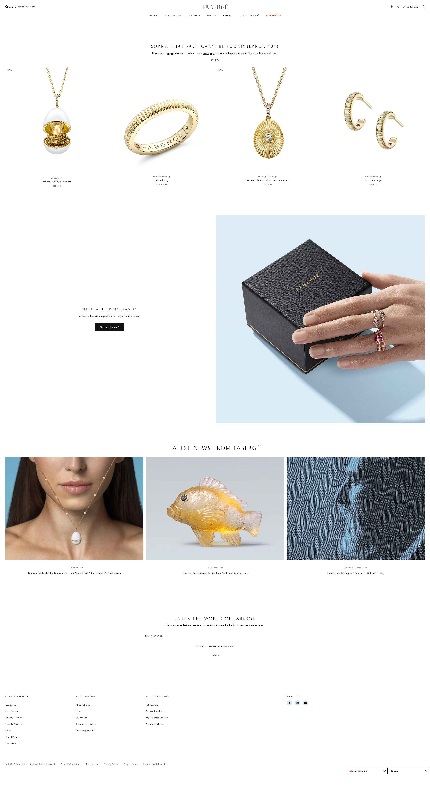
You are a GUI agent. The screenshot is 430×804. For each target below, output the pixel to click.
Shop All (215, 59)
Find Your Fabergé (109, 327)
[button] (422, 6)
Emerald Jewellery (154, 711)
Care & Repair (12, 737)
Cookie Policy (130, 764)
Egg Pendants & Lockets (157, 717)
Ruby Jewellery (153, 704)
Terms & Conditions (70, 764)
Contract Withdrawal (154, 764)
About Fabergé (83, 704)
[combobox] (27, 6)
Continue (215, 654)
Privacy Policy (111, 764)
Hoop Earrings (373, 180)
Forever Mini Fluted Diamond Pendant (267, 180)
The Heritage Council (86, 730)
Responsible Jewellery (86, 724)
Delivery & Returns (13, 717)
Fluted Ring (162, 180)
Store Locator (11, 711)
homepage (208, 53)
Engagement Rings (154, 724)
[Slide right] (416, 129)
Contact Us (10, 704)
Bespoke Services (13, 724)
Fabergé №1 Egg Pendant (57, 181)
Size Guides (11, 743)
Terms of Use (92, 764)
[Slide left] (13, 129)
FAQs (8, 730)
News (78, 711)
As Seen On (81, 717)
